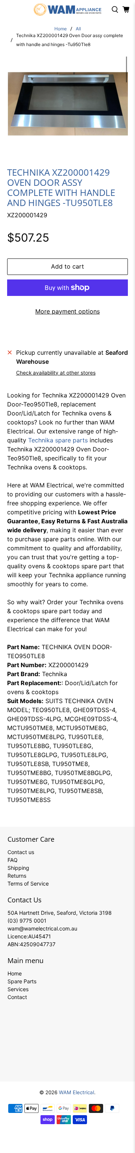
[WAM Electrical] (67, 9)
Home (60, 29)
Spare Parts (22, 981)
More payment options (67, 311)
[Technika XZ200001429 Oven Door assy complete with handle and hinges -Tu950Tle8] (67, 101)
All (78, 29)
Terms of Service (28, 883)
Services (18, 989)
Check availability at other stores (56, 373)
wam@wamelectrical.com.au (42, 928)
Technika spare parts (58, 440)
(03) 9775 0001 (27, 920)
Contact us (21, 852)
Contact (17, 997)
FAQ (13, 860)
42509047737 (38, 944)
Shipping (18, 868)
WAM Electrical (76, 1092)
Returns (17, 875)
